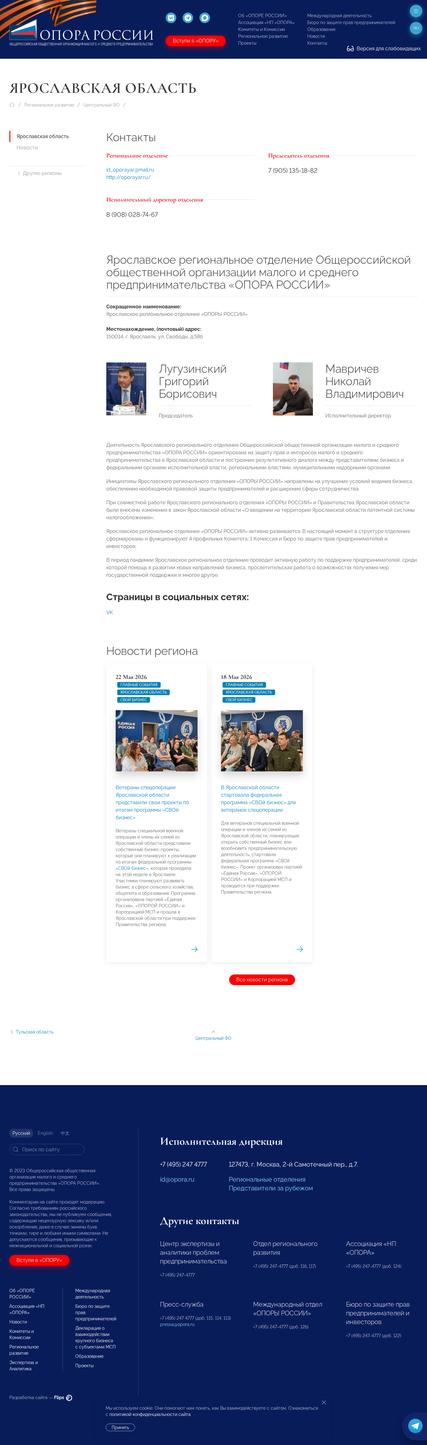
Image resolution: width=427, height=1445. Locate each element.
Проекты (247, 43)
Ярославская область (43, 136)
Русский (21, 1133)
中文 (65, 1133)
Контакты (317, 43)
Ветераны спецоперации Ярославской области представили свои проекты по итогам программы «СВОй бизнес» (152, 802)
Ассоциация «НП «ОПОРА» (266, 22)
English (45, 1133)
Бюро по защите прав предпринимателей (351, 22)
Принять (120, 1427)
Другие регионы (42, 173)
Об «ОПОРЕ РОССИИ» (262, 15)
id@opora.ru (177, 1179)
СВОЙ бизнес (133, 700)
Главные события (139, 685)
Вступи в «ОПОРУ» (196, 41)
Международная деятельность (339, 15)
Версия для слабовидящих (388, 49)
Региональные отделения (267, 1179)
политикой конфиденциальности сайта (150, 1414)
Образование (321, 29)
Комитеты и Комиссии (261, 29)
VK (109, 612)
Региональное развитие (263, 36)
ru (416, 28)
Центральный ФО (101, 104)
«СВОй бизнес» (132, 868)
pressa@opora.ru (177, 1324)
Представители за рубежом (271, 1188)
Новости (316, 36)
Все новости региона (262, 980)
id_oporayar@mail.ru (130, 170)
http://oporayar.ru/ (128, 177)
